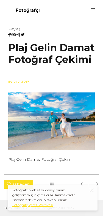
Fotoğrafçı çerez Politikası (32, 205)
